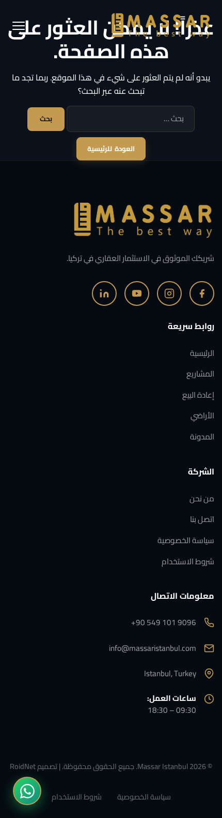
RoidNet (23, 766)
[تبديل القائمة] (18, 26)
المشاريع (200, 373)
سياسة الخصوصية (185, 540)
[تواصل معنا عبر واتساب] (27, 791)
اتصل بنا (202, 519)
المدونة (202, 436)
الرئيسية (202, 353)
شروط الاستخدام (188, 561)
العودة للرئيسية (111, 148)
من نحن (201, 498)
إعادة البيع (198, 394)
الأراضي (202, 415)
